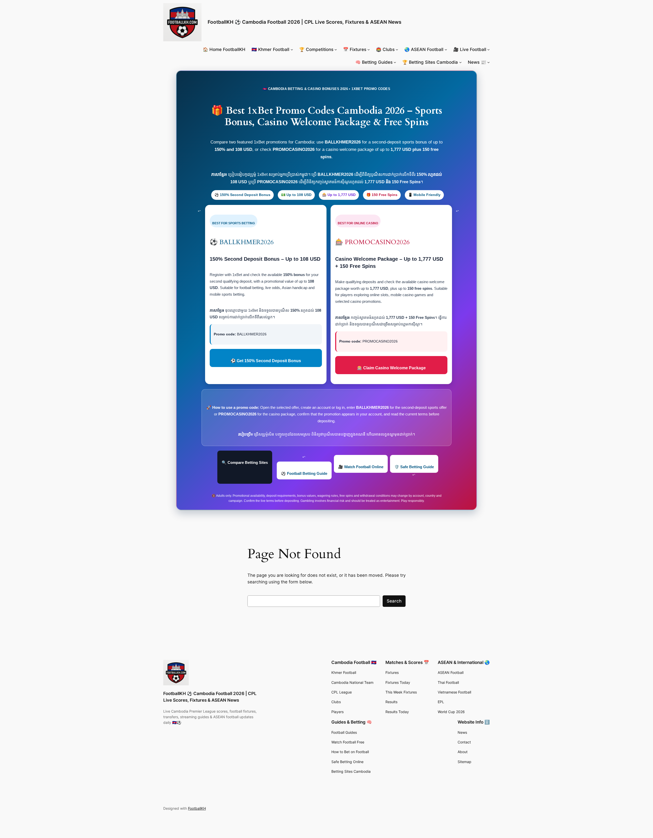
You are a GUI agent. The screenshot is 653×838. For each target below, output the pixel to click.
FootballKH (197, 808)
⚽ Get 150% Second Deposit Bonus (266, 361)
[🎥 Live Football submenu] (488, 49)
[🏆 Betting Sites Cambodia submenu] (460, 62)
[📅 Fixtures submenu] (368, 49)
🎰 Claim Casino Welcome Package (391, 368)
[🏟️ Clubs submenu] (397, 49)
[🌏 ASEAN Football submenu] (446, 49)
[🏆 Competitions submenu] (335, 49)
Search (394, 601)
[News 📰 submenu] (488, 62)
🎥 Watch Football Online (360, 467)
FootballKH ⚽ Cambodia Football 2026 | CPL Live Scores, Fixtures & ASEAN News (304, 22)
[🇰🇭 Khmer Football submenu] (292, 49)
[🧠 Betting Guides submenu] (395, 62)
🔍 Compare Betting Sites (245, 462)
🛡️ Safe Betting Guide (414, 467)
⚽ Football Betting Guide (304, 473)
